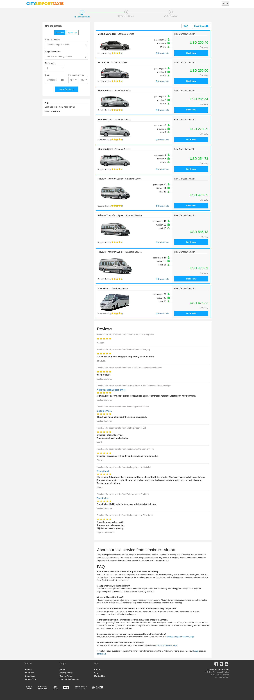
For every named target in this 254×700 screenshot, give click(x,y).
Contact (97, 669)
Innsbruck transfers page (166, 645)
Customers (30, 676)
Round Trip (72, 32)
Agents (28, 669)
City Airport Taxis (221, 669)
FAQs (195, 651)
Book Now (191, 53)
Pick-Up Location (52, 39)
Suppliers (29, 673)
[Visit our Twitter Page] (221, 664)
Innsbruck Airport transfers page (180, 637)
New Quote (65, 89)
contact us (101, 654)
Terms (62, 669)
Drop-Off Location (52, 51)
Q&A (186, 26)
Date (47, 75)
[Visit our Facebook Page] (216, 664)
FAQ (96, 673)
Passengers (50, 63)
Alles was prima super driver (111, 390)
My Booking (99, 676)
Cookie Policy (66, 676)
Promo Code (30, 679)
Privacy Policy (66, 673)
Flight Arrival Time (76, 75)
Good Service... (104, 411)
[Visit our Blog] (226, 664)
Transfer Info (163, 53)
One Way (60, 32)
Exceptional (103, 471)
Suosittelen (102, 498)
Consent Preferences (69, 679)
